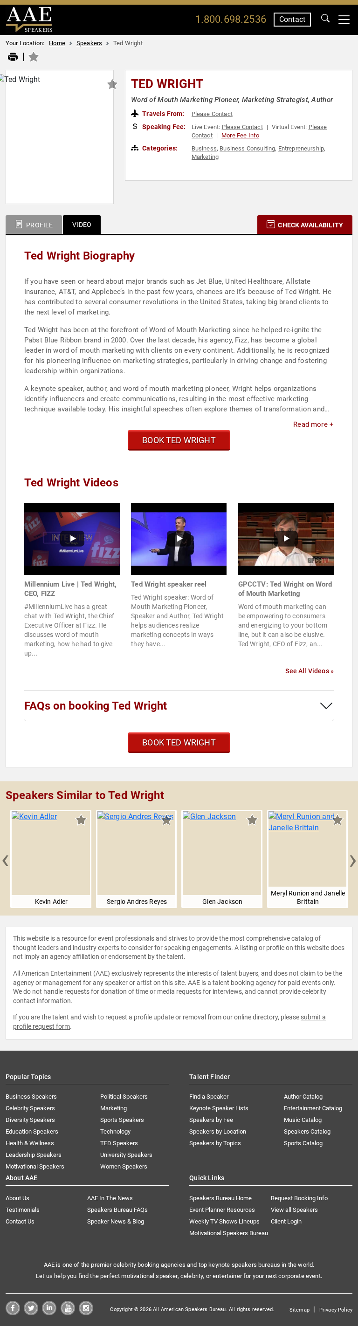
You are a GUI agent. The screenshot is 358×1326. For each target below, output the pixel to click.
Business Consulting (247, 148)
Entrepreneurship (301, 148)
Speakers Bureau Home (220, 1198)
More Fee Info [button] (240, 135)
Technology (115, 1131)
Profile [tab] (39, 225)
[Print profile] (13, 57)
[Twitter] (31, 1312)
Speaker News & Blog (115, 1221)
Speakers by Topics (215, 1143)
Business (204, 148)
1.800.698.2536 (230, 19)
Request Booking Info (299, 1198)
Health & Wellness (30, 1143)
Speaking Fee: (163, 126)
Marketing (205, 156)
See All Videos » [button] (309, 671)
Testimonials (23, 1209)
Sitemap (299, 1310)
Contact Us (20, 1221)
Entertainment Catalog (313, 1108)
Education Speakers (32, 1131)
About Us (17, 1198)
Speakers (89, 43)
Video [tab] (81, 224)
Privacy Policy (335, 1310)
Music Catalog (303, 1119)
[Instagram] (86, 1312)
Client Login (286, 1221)
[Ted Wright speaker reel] (179, 538)
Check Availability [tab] (309, 225)
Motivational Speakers (35, 1166)
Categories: (159, 148)
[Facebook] (13, 1312)
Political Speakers (124, 1096)
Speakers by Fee (211, 1119)
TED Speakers (119, 1143)
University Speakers (126, 1154)
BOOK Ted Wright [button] (179, 440)
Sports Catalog (303, 1143)
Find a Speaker (208, 1096)
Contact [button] (292, 19)
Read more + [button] (313, 424)
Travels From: (162, 113)
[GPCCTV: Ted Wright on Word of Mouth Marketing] (286, 538)
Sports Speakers (122, 1119)
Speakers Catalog (307, 1131)
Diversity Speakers (30, 1119)
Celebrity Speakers (30, 1108)
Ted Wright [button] (167, 84)
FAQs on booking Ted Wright (95, 705)
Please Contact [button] (212, 113)
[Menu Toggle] (344, 20)
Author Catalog (303, 1096)
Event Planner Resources (222, 1209)
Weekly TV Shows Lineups (224, 1221)
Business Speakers (31, 1096)
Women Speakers (123, 1166)
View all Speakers (294, 1209)
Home (57, 43)
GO (325, 19)
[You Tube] (68, 1312)
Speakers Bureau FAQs (117, 1209)
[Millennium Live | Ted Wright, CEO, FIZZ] (72, 538)
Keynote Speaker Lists (218, 1108)
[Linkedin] (49, 1312)
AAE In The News (110, 1198)
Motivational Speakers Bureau (228, 1233)
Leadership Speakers (34, 1154)
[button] (5, 859)
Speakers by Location (217, 1131)
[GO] (325, 19)
